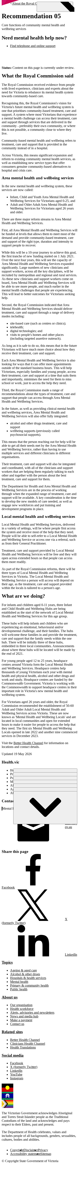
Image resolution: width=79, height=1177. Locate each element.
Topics (7, 962)
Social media (13, 1055)
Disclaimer (31, 1150)
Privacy (43, 1150)
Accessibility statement (25, 1154)
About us (9, 997)
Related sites (12, 1032)
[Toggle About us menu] (45, 807)
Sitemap (45, 1154)
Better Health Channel (28, 743)
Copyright (17, 1150)
